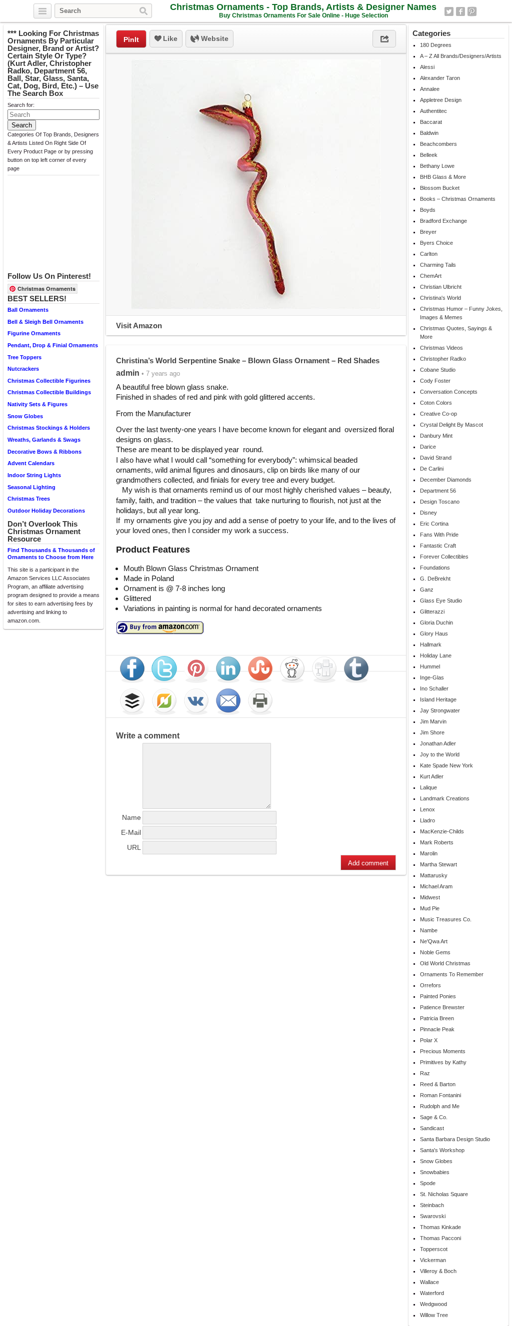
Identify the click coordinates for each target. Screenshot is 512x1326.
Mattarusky (434, 875)
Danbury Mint (436, 436)
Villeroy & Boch (438, 1271)
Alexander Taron (440, 78)
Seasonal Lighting (32, 487)
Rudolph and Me (440, 1106)
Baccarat (431, 122)
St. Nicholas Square (444, 1194)
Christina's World (440, 298)
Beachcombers (438, 144)
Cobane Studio (438, 370)
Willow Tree (434, 1315)
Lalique (428, 787)
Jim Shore (432, 732)
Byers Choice (436, 243)
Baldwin (429, 133)
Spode (428, 1183)
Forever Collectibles (444, 557)
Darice (428, 447)
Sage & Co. (434, 1117)
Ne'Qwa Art (434, 941)
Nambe (429, 930)
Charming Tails (438, 265)
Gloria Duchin (436, 623)
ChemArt (431, 276)
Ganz (427, 590)
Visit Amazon (139, 325)
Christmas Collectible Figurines (49, 381)
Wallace (429, 1282)
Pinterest (472, 11)
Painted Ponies (438, 996)
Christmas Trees (29, 499)
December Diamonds (446, 480)
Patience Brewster (442, 1007)
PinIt (131, 39)
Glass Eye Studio (441, 601)
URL (134, 847)
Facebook (461, 11)
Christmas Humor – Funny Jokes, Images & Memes (461, 313)
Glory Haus (434, 634)
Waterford (432, 1293)
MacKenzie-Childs (442, 831)
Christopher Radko (443, 359)
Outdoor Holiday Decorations (46, 511)
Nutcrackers (23, 369)
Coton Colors (436, 403)
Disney (428, 513)
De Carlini (432, 469)
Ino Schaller (434, 688)
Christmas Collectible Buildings (49, 392)
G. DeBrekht (435, 579)
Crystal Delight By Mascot (451, 425)
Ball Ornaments (28, 310)
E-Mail (131, 832)
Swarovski (433, 1216)
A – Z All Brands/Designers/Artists (461, 56)
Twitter (449, 11)
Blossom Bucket (440, 188)
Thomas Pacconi (440, 1238)
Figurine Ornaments (34, 333)
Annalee (430, 89)
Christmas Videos (441, 348)
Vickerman (433, 1260)
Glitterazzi (432, 612)
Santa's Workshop (442, 1150)
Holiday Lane (436, 656)
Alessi (427, 67)
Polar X (429, 1040)
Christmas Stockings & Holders (49, 428)
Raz (425, 1073)
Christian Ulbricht (441, 287)
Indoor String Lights (34, 475)
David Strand (436, 458)
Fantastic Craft (438, 546)
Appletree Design (441, 100)
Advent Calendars (31, 463)
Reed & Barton (438, 1084)
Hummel (430, 666)
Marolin (429, 853)
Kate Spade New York (446, 765)
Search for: (21, 105)
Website (213, 38)
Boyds (428, 210)
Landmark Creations (445, 798)
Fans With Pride (439, 535)
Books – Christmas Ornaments (458, 199)
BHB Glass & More (443, 177)
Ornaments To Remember (452, 974)
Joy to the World (440, 754)
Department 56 (438, 491)
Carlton (429, 254)
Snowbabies (435, 1172)
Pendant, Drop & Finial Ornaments (53, 345)
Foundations (435, 568)
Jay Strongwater (440, 710)
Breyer (428, 232)
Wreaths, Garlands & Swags (44, 440)
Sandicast (432, 1128)
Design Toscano (440, 502)
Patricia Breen (437, 1018)
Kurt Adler (432, 776)
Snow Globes (25, 416)
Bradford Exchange (443, 221)
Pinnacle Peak (437, 1029)
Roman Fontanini (440, 1095)
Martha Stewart (438, 864)
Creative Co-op (438, 414)
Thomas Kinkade (440, 1227)
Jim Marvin (433, 721)
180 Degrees (436, 45)
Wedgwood (433, 1304)
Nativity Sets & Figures (38, 404)
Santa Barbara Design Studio (455, 1139)
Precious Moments (443, 1051)
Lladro (427, 820)
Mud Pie (430, 908)
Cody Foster (435, 381)
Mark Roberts (437, 842)
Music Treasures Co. (446, 919)
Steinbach (432, 1205)
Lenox (427, 809)
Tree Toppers (25, 357)
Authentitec (433, 111)
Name (131, 817)
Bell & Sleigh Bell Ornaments (46, 322)
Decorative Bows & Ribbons (45, 452)
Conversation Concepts (449, 392)
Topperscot (434, 1249)
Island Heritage (438, 699)
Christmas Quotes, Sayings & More (456, 332)
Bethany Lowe (437, 166)
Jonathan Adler (438, 743)
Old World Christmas (445, 963)
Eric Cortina (434, 524)
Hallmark (431, 645)
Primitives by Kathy (443, 1062)
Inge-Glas (432, 677)
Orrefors (430, 985)
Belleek (429, 155)
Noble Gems (435, 952)
